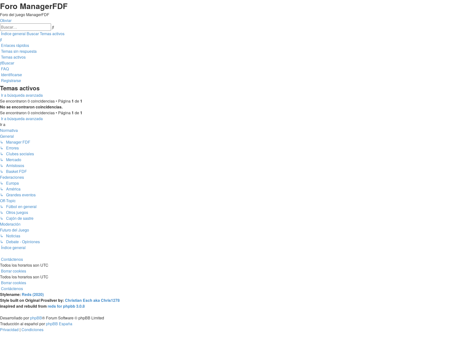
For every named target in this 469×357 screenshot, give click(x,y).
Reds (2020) (33, 294)
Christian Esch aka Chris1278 (92, 300)
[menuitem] (1, 39)
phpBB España (59, 323)
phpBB (36, 318)
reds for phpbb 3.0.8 (66, 306)
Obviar (5, 20)
